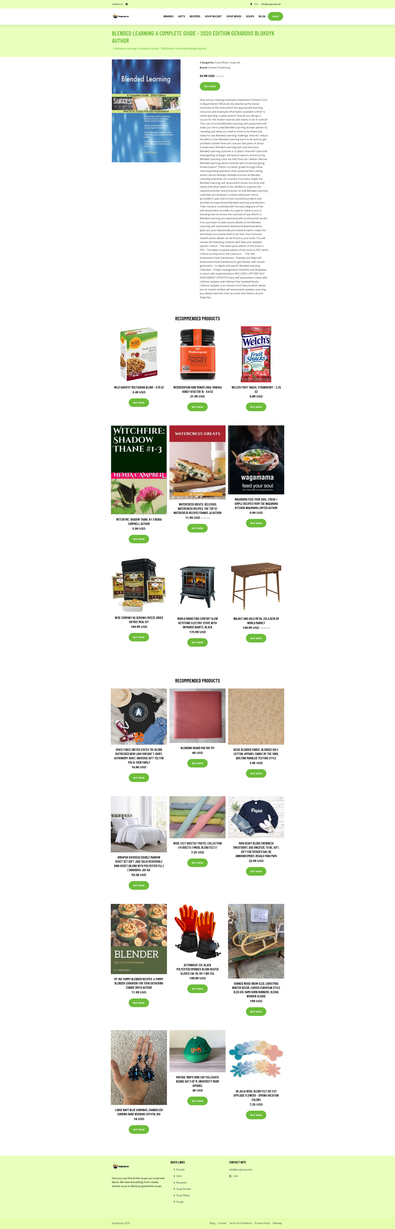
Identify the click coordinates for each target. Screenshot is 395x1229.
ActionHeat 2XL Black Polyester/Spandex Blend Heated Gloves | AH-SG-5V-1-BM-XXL (198, 969)
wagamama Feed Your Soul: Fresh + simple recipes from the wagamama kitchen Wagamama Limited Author (256, 503)
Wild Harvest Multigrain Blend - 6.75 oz (139, 387)
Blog (262, 16)
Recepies (195, 16)
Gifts (181, 16)
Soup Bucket (213, 16)
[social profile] (126, 4)
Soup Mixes (234, 16)
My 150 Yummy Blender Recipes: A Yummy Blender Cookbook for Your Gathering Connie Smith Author (138, 983)
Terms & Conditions (240, 1223)
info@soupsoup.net (271, 4)
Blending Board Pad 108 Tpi (197, 748)
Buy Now (210, 86)
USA (256, 4)
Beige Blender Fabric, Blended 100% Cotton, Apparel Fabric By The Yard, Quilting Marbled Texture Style (256, 754)
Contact (222, 1223)
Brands (180, 1169)
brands (168, 16)
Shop (275, 16)
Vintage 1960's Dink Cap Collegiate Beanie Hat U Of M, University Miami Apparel (197, 1081)
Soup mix (235, 62)
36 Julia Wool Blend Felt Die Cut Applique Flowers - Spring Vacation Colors (256, 1095)
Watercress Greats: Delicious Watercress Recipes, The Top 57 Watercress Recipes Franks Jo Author (197, 508)
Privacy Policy (262, 1223)
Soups (250, 16)
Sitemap (277, 1223)
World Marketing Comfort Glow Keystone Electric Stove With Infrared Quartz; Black (197, 623)
